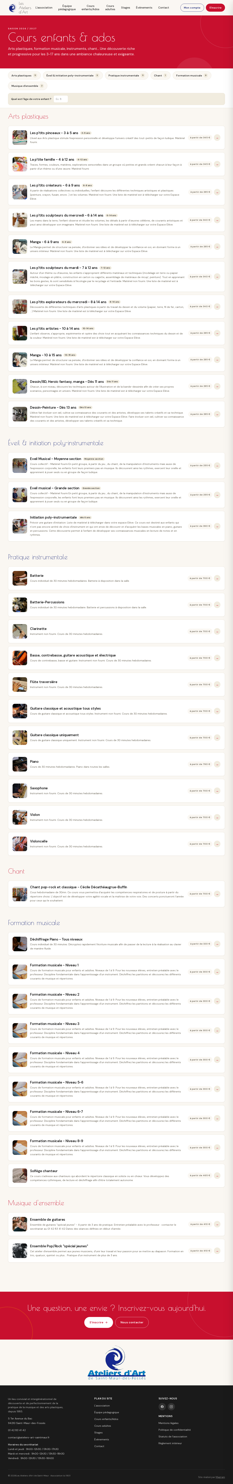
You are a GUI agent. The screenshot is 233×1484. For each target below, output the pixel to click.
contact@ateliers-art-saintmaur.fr (29, 1437)
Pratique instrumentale (125, 75)
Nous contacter (132, 1322)
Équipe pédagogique (67, 7)
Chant (160, 75)
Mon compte (192, 7)
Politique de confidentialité (175, 1429)
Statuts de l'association (173, 1436)
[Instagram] (171, 1406)
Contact (163, 7)
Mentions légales (169, 1423)
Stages (125, 7)
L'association (43, 7)
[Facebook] (162, 1406)
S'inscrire (215, 7)
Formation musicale (191, 75)
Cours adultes (110, 7)
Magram (220, 1477)
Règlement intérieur (170, 1443)
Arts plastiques (23, 75)
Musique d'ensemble (26, 86)
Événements (144, 7)
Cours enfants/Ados (90, 7)
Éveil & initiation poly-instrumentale (72, 75)
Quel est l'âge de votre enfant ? (31, 99)
